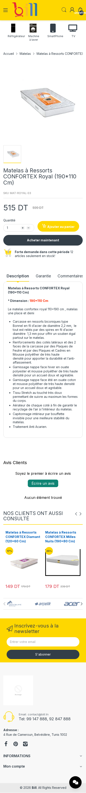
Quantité (9, 220)
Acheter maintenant (43, 240)
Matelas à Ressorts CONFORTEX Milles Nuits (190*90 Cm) (60, 536)
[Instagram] (25, 744)
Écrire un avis (43, 483)
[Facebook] (6, 744)
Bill (34, 787)
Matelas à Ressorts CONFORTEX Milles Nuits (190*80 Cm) (21, 536)
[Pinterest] (15, 744)
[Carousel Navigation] (78, 514)
